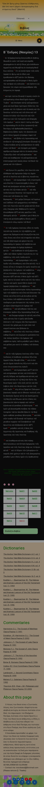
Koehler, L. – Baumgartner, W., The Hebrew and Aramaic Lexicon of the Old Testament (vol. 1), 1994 (21, 583)
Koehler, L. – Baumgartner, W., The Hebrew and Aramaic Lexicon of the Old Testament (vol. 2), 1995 (21, 592)
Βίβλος (24, 28)
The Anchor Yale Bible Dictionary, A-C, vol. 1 (21, 554)
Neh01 (22, 491)
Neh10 (22, 513)
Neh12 (9, 521)
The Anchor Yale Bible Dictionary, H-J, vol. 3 (21, 562)
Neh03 (9, 498)
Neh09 (9, 513)
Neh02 (34, 491)
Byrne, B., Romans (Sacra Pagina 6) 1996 (20, 662)
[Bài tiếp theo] (34, 782)
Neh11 (34, 513)
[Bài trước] (9, 782)
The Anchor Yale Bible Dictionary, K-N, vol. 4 (21, 566)
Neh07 (22, 506)
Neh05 (34, 498)
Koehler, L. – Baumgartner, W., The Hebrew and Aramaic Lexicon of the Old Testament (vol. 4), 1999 (21, 612)
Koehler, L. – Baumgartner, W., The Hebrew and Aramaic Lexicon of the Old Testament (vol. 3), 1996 (21, 602)
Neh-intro (9, 491)
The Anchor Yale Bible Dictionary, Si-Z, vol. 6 (21, 576)
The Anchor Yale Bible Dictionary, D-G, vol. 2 (21, 558)
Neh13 (22, 521)
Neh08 (34, 506)
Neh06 (9, 506)
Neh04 (22, 498)
